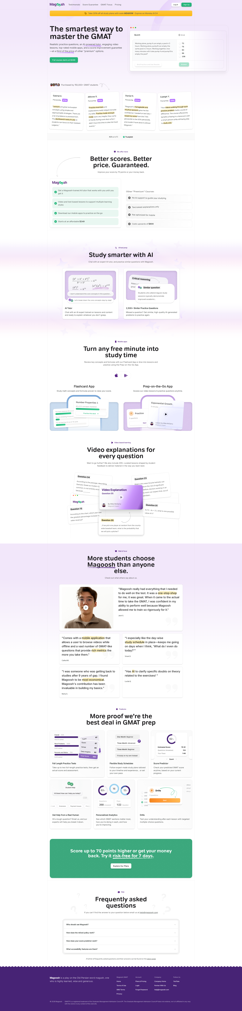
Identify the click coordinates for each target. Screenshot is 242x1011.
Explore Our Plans (121, 866)
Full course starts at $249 (63, 60)
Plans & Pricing (140, 981)
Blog (174, 985)
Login (137, 985)
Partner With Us (160, 985)
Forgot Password (141, 990)
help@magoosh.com (149, 912)
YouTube (176, 981)
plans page (151, 959)
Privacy (119, 994)
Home (119, 981)
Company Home (160, 981)
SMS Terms (121, 990)
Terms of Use (121, 985)
